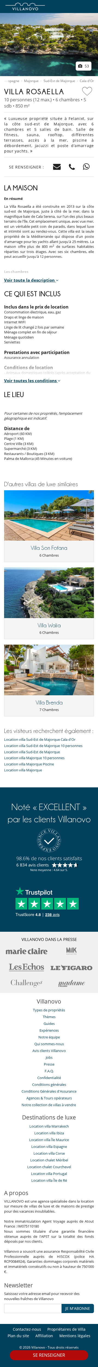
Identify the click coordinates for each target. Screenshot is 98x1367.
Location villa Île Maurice (49, 1139)
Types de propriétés (49, 1010)
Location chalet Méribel (49, 1160)
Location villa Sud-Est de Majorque (32, 752)
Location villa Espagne (49, 1146)
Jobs (49, 1057)
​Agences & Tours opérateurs (49, 1098)
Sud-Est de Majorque (59, 81)
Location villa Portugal (49, 1173)
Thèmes (49, 1016)
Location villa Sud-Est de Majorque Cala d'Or (39, 739)
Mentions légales (74, 1335)
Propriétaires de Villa (66, 1329)
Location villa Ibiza (49, 1133)
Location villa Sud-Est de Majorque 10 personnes (43, 745)
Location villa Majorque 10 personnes (34, 758)
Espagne (12, 81)
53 (86, 66)
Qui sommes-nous (49, 1043)
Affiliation (44, 1335)
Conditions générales (49, 1084)
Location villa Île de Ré (49, 1180)
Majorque (31, 81)
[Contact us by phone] (72, 167)
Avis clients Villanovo (49, 1050)
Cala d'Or (87, 81)
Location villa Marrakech (49, 1126)
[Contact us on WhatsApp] (86, 167)
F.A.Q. (49, 1071)
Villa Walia (49, 625)
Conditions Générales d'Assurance (49, 1091)
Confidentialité (49, 1077)
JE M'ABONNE (77, 1308)
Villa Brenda (49, 703)
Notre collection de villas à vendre (49, 1104)
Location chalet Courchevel (49, 1166)
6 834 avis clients (32, 865)
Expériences (49, 1030)
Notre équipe (49, 1037)
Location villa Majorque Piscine (29, 764)
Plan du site (18, 1335)
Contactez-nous (27, 1329)
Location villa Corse (49, 1153)
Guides (49, 1023)
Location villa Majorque (23, 770)
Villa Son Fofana (49, 548)
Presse (49, 1064)
